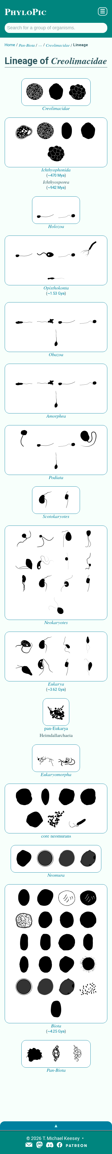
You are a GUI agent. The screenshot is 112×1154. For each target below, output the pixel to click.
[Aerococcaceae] (45, 898)
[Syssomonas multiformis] (45, 210)
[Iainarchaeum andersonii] (88, 859)
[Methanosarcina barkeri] (66, 797)
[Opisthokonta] (88, 249)
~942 (56, 187)
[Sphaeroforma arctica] (34, 92)
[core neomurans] (77, 819)
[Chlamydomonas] (56, 606)
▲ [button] (56, 1125)
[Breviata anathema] (24, 316)
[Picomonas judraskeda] (88, 561)
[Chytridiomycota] (45, 249)
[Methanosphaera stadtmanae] (24, 797)
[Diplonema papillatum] (24, 667)
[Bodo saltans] (24, 645)
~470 (56, 175)
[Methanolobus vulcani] (34, 819)
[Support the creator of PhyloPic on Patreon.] (76, 1145)
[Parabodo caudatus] (88, 667)
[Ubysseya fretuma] (24, 539)
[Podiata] (88, 439)
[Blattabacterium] (24, 898)
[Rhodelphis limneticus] (24, 561)
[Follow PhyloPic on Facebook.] (59, 1145)
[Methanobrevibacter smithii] (45, 797)
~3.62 (56, 689)
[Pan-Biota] (34, 1054)
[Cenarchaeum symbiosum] (56, 819)
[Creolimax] (77, 92)
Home (10, 45)
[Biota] (66, 898)
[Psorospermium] (66, 131)
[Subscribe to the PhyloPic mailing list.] (29, 1145)
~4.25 (56, 1031)
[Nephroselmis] (66, 584)
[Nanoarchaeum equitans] (24, 859)
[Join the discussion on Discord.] (49, 1145)
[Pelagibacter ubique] (88, 942)
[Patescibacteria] (24, 965)
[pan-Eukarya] (56, 712)
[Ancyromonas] (66, 500)
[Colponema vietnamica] (24, 584)
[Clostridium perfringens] (45, 942)
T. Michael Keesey (61, 1138)
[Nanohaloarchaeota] (66, 859)
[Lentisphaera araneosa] (66, 942)
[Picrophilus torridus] (88, 797)
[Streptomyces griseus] (66, 920)
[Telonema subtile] (88, 539)
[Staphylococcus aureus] (88, 920)
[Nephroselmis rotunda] (66, 561)
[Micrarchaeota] (45, 859)
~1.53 (56, 293)
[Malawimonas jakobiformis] (45, 500)
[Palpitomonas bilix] (45, 539)
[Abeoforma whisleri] (24, 131)
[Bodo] (88, 645)
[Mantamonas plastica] (24, 439)
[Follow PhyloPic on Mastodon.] (39, 1145)
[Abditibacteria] (45, 920)
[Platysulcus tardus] (66, 539)
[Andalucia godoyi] (66, 645)
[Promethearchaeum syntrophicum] (45, 758)
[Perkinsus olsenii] (45, 561)
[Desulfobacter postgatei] (88, 987)
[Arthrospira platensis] (24, 942)
